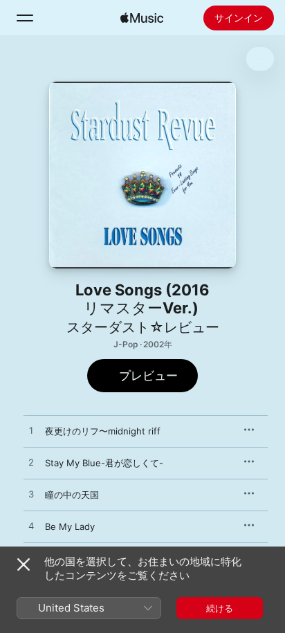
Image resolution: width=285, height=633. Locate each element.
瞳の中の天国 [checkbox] (72, 494)
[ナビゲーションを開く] (25, 18)
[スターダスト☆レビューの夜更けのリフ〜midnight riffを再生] (31, 431)
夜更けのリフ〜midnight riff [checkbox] (102, 431)
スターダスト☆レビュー (142, 327)
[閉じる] (23, 564)
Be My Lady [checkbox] (70, 526)
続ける (219, 608)
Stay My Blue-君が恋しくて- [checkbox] (104, 462)
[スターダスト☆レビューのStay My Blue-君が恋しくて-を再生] (31, 463)
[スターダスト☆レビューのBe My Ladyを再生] (31, 526)
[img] (141, 18)
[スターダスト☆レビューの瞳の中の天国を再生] (31, 494)
